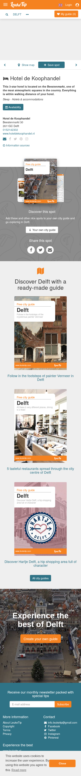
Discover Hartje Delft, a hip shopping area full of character (40, 563)
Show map (27, 65)
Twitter (52, 730)
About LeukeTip (12, 722)
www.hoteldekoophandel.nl (19, 133)
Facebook (54, 726)
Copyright (8, 726)
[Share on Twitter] (40, 250)
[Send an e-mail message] (50, 250)
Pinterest (53, 737)
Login (68, 5)
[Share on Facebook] (31, 250)
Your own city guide (44, 230)
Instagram (54, 734)
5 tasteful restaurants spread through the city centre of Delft (40, 470)
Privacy (7, 734)
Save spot (53, 65)
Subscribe (63, 704)
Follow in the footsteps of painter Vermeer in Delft (41, 377)
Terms (6, 730)
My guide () (68, 14)
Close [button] (62, 763)
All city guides (40, 578)
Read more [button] (18, 770)
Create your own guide (41, 638)
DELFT (17, 14)
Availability (14, 107)
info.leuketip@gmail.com (62, 722)
